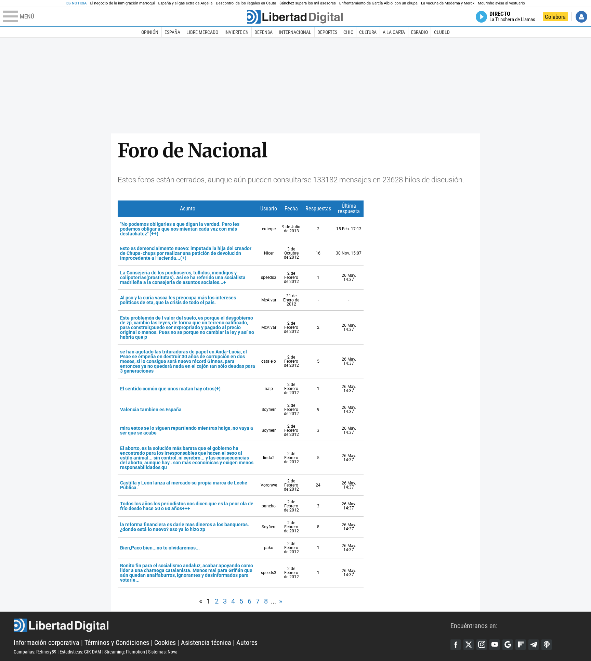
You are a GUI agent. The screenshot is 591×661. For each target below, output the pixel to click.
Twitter (468, 644)
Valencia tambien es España (151, 409)
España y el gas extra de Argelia (185, 3)
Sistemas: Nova (163, 651)
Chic (348, 32)
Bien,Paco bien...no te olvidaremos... (160, 547)
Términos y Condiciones (116, 642)
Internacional (295, 32)
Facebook (455, 644)
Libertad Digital (232, 625)
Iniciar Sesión (581, 17)
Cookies (165, 642)
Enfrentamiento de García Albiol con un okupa (378, 3)
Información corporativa (46, 642)
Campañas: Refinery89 (35, 651)
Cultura (368, 32)
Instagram (481, 644)
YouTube (494, 644)
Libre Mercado (202, 32)
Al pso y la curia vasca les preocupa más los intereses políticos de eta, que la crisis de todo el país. (178, 300)
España (172, 32)
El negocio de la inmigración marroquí (122, 3)
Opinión (149, 32)
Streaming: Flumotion (124, 651)
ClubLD (442, 32)
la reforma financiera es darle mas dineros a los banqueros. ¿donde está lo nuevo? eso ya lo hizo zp (184, 527)
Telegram (533, 644)
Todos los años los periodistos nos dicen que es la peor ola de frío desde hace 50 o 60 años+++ (186, 506)
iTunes (546, 644)
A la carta (394, 32)
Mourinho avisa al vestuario (501, 3)
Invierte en (236, 32)
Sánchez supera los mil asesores (307, 3)
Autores (247, 642)
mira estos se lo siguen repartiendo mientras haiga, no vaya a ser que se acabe (186, 430)
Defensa (263, 32)
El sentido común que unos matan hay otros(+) (170, 388)
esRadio (419, 32)
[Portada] (295, 17)
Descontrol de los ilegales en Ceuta (246, 3)
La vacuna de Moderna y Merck (447, 3)
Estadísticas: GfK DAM (80, 651)
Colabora (555, 16)
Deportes (327, 32)
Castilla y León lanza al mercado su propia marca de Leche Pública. (183, 485)
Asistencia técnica (206, 642)
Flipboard (520, 644)
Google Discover (507, 644)
